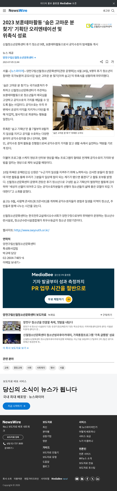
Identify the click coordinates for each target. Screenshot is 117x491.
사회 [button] (29, 367)
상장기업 (47, 436)
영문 (45, 440)
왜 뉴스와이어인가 (88, 427)
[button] (101, 62)
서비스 (82, 422)
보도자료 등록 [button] (13, 437)
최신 (45, 427)
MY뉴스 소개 (85, 458)
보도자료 (47, 422)
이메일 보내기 (11, 262)
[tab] (59, 422)
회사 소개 (7, 478)
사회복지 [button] (41, 367)
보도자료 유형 (50, 457)
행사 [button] (52, 367)
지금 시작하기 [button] (15, 406)
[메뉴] (4, 10)
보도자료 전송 (86, 463)
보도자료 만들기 (51, 452)
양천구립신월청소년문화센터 (19, 57)
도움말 (46, 461)
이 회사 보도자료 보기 (15, 348)
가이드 (46, 447)
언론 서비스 (85, 453)
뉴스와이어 (17, 71)
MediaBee (56, 478)
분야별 (46, 431)
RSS (52, 315)
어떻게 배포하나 (87, 431)
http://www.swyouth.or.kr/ (31, 230)
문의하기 (9, 448)
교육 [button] (6, 367)
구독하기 (107, 315)
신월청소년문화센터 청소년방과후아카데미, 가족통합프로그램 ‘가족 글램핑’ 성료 (68, 335)
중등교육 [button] (18, 367)
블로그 (46, 466)
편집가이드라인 (31, 478)
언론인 (82, 449)
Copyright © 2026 (11, 485)
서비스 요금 (85, 436)
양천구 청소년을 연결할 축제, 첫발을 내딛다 (48, 322)
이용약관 (18, 478)
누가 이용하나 (86, 440)
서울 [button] (62, 367)
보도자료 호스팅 (87, 467)
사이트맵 (45, 478)
